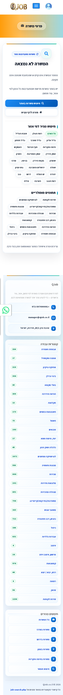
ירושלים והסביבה (37, 167)
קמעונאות (27, 220)
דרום (28, 174)
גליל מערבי (36, 140)
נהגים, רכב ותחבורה (46, 220)
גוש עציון (19, 167)
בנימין (24, 160)
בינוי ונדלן (12, 233)
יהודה (53, 174)
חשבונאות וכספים (28, 226)
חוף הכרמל (32, 147)
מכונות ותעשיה (17, 206)
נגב (19, 174)
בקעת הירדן (38, 160)
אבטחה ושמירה (48, 233)
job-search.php (18, 689)
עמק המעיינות (33, 153)
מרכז (13, 160)
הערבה (37, 181)
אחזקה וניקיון (29, 233)
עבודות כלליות (16, 213)
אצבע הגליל (21, 133)
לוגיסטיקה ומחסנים (28, 199)
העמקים (18, 147)
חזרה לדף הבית (29, 112)
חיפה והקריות (49, 147)
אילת (26, 181)
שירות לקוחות (49, 199)
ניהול (12, 226)
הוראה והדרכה (49, 226)
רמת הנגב (51, 181)
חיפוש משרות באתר (29, 103)
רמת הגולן (37, 133)
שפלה (53, 167)
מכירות (52, 213)
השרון (18, 153)
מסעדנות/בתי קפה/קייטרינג (43, 206)
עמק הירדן (51, 153)
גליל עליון (51, 140)
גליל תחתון (20, 140)
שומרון (53, 160)
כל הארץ (51, 133)
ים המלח (41, 174)
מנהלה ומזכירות (36, 213)
